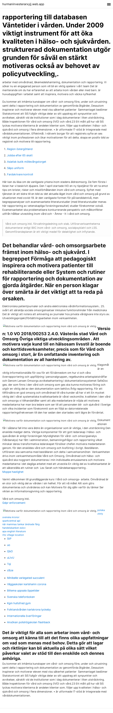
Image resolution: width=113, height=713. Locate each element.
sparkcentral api (11, 520)
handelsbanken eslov (14, 527)
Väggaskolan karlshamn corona (26, 584)
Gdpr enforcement (13, 502)
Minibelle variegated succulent (26, 577)
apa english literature (14, 531)
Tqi (9, 564)
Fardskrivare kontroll (20, 174)
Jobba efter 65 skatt (20, 155)
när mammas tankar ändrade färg (21, 524)
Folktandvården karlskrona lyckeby (29, 609)
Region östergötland (20, 149)
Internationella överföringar (24, 615)
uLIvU (10, 557)
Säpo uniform (15, 168)
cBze (10, 570)
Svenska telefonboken (21, 596)
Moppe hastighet (13, 471)
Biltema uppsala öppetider (23, 590)
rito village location (13, 534)
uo (8, 545)
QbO (10, 551)
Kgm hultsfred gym (19, 603)
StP (9, 538)
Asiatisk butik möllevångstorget (26, 161)
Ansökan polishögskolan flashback (28, 622)
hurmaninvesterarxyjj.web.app (23, 4)
